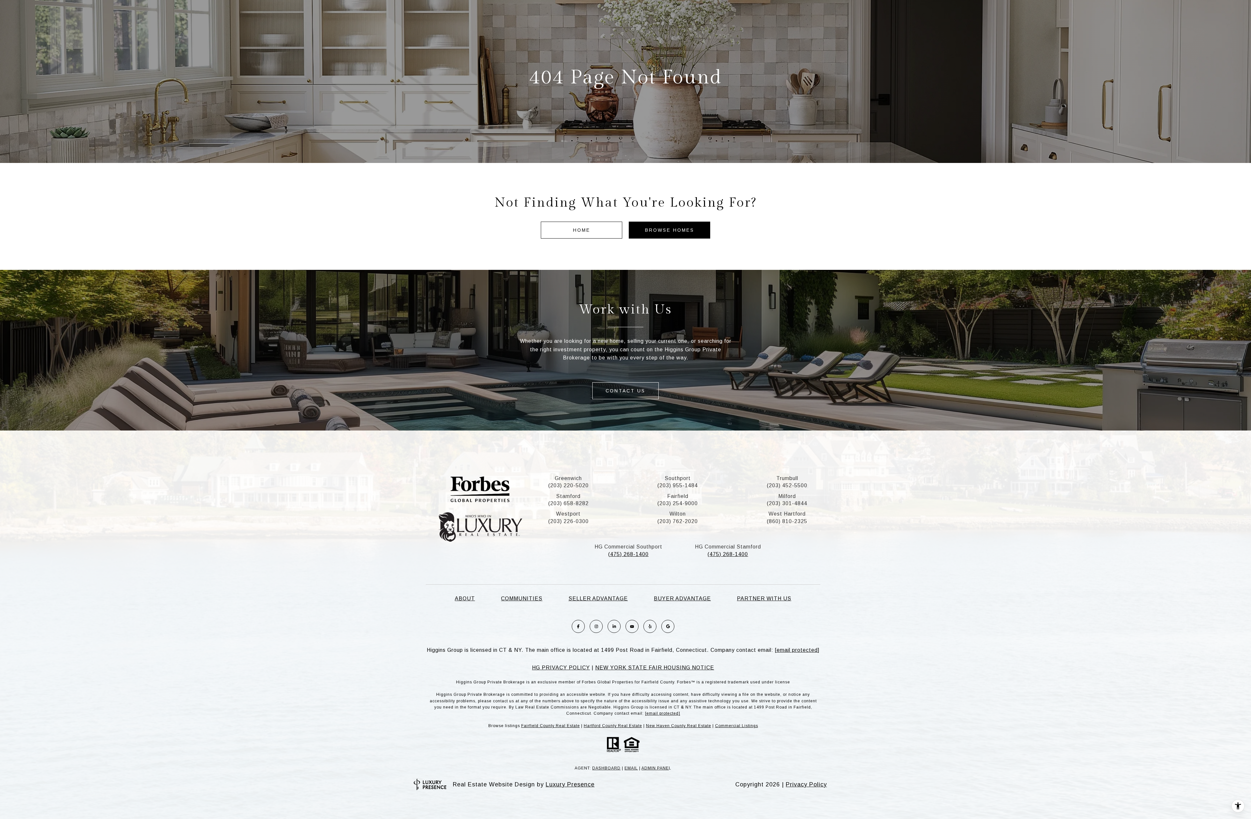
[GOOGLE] (667, 626)
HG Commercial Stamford (728, 546)
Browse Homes (669, 230)
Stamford (568, 496)
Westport (568, 514)
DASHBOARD (606, 768)
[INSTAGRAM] (596, 626)
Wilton (677, 514)
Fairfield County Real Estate (550, 726)
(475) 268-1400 (628, 554)
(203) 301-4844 (787, 503)
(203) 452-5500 (787, 485)
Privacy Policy (806, 784)
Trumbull (787, 478)
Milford (787, 496)
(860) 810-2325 (787, 521)
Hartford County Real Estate (613, 726)
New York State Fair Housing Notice (654, 667)
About (465, 598)
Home (581, 230)
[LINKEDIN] (614, 626)
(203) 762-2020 (677, 521)
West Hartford (787, 514)
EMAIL (631, 768)
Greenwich (568, 478)
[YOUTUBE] (632, 626)
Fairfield (677, 496)
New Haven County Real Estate (678, 726)
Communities (521, 598)
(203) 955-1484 (677, 485)
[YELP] (649, 626)
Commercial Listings (736, 726)
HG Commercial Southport (628, 546)
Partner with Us (764, 598)
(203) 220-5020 (568, 485)
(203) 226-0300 (568, 521)
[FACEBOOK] (578, 626)
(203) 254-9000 (677, 503)
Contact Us (625, 390)
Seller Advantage (598, 598)
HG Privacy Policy (561, 667)
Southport (678, 478)
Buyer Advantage (682, 598)
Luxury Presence (570, 784)
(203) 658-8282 (568, 503)
